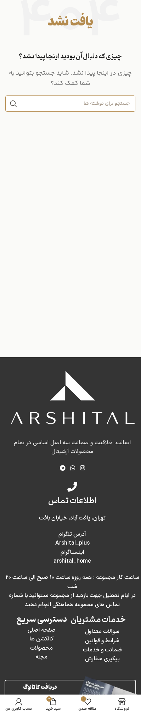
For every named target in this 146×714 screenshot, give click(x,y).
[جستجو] (13, 103)
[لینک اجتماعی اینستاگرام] (82, 468)
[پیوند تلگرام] (62, 468)
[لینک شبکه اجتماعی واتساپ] (73, 468)
